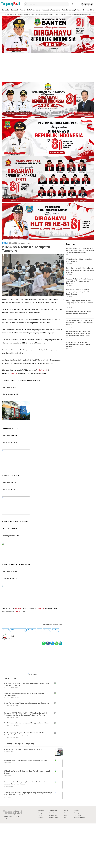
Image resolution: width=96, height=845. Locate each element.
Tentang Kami (53, 811)
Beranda (5, 10)
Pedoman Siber (53, 815)
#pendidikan (31, 630)
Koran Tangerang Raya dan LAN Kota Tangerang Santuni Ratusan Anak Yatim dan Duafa (79, 303)
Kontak (66, 811)
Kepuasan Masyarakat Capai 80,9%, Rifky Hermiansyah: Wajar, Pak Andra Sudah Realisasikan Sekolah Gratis (79, 333)
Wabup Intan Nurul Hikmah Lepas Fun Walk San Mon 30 (23, 749)
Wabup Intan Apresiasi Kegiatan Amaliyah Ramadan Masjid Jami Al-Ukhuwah (27, 772)
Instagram (41, 813)
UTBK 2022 (18, 611)
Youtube (40, 817)
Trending (76, 813)
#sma (39, 630)
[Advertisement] (48, 68)
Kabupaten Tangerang (51, 10)
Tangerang (13, 373)
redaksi (11, 636)
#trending (47, 630)
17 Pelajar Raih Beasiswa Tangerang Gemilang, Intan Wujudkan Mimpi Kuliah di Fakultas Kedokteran (28, 794)
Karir (65, 817)
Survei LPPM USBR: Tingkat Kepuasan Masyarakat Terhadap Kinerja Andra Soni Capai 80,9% (80, 322)
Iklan (65, 815)
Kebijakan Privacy (53, 817)
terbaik (45, 370)
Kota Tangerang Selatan (71, 10)
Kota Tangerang (33, 10)
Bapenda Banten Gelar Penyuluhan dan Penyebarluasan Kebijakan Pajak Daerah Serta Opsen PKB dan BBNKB (80, 250)
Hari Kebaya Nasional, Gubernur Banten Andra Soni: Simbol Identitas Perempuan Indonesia (80, 270)
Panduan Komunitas (79, 817)
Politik (85, 10)
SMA (40, 370)
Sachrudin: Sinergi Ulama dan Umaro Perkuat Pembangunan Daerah (78, 313)
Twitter (40, 815)
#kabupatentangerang (18, 630)
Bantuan (66, 813)
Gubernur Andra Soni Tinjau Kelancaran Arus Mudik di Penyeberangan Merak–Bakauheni (79, 281)
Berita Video (77, 815)
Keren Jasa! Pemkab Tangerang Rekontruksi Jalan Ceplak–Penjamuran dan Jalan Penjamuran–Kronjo (28, 783)
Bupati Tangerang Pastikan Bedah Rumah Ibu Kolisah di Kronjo (25, 760)
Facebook (41, 811)
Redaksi (51, 813)
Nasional (14, 10)
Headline (55, 630)
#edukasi (6, 630)
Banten (22, 10)
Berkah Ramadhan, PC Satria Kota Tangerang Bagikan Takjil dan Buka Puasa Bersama (78, 292)
